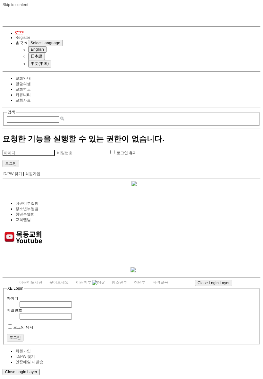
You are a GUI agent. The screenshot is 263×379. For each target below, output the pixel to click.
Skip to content (15, 5)
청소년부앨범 (26, 209)
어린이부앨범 (26, 203)
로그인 (11, 163)
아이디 (12, 298)
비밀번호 (14, 310)
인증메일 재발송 (29, 362)
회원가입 (32, 174)
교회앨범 (23, 219)
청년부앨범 (25, 214)
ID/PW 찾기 (12, 174)
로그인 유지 (126, 153)
